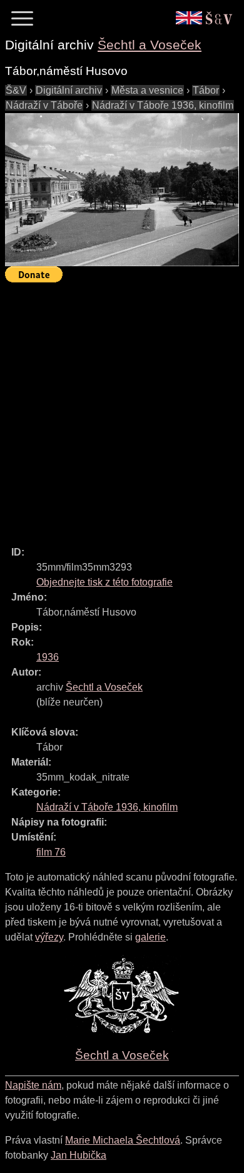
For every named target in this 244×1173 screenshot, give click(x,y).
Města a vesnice (147, 90)
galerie (150, 937)
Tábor (206, 90)
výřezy (49, 937)
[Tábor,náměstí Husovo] (122, 189)
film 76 (51, 852)
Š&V (16, 90)
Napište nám (33, 1085)
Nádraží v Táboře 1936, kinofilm (162, 105)
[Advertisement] (122, 409)
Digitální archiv (69, 90)
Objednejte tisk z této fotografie (104, 582)
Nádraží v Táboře (44, 105)
